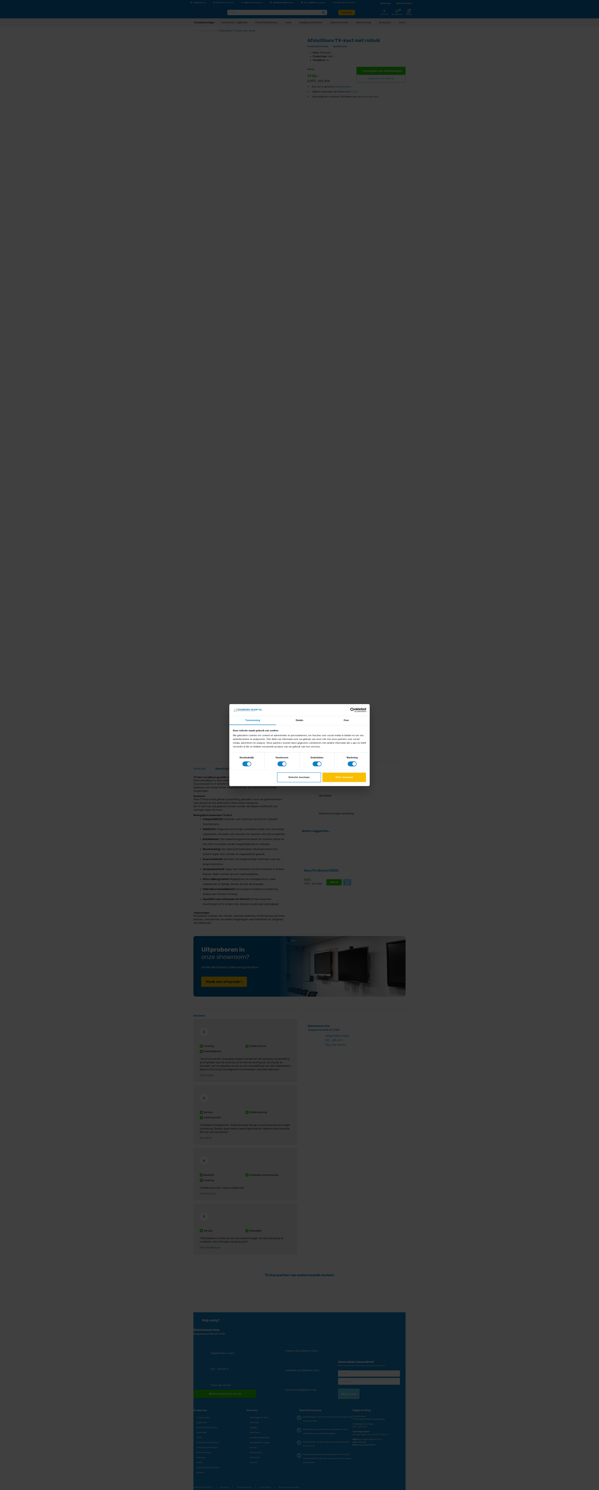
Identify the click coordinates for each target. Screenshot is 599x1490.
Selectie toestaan (299, 777)
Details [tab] (299, 720)
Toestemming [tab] (252, 720)
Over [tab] (346, 720)
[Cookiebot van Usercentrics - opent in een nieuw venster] (352, 710)
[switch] (282, 763)
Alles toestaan (344, 777)
